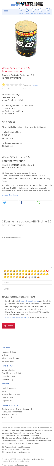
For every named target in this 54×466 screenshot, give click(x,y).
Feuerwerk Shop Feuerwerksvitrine (27, 459)
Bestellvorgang (8, 376)
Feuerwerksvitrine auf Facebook (17, 447)
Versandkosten (8, 370)
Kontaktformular (9, 388)
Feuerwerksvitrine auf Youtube (17, 449)
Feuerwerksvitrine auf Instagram (17, 452)
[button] (10, 202)
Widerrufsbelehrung (11, 394)
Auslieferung (7, 379)
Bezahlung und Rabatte (12, 373)
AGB (4, 391)
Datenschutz (7, 397)
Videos (5, 355)
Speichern (8, 325)
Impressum (7, 400)
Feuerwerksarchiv (9, 361)
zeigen (35, 85)
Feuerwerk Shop (9, 352)
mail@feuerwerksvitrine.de (17, 317)
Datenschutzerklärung (29, 301)
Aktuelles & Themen (11, 358)
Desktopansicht (22, 465)
